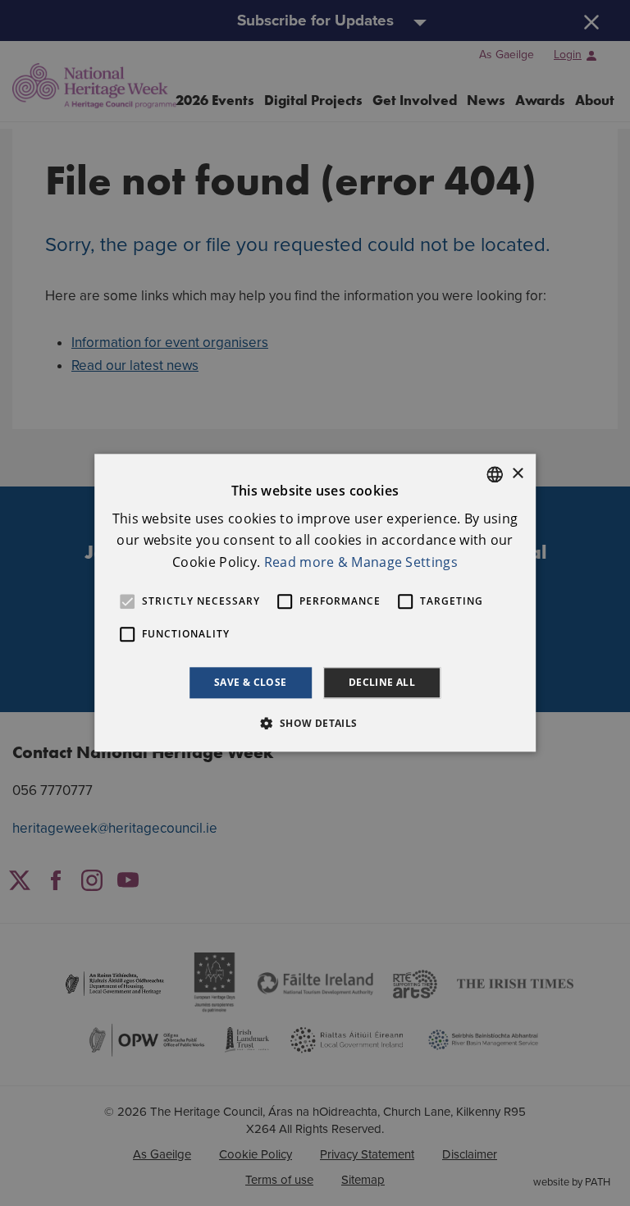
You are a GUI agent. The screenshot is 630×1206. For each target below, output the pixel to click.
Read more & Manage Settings (361, 562)
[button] (314, 723)
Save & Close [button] (250, 682)
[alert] (315, 603)
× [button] (517, 474)
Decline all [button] (382, 682)
